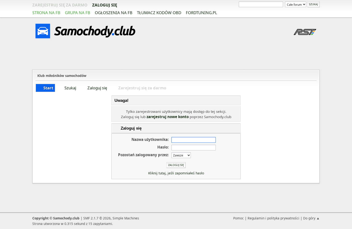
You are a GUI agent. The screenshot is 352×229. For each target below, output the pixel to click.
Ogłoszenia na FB (113, 12)
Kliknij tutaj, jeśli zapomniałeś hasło (176, 173)
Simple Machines (126, 218)
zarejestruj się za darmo (59, 5)
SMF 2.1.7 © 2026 (97, 218)
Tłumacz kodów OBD (159, 12)
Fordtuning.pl (201, 12)
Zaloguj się (104, 5)
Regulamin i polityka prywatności (273, 218)
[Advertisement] (176, 55)
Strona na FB (46, 12)
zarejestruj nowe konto (168, 116)
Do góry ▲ (311, 218)
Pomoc (238, 218)
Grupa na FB (77, 12)
